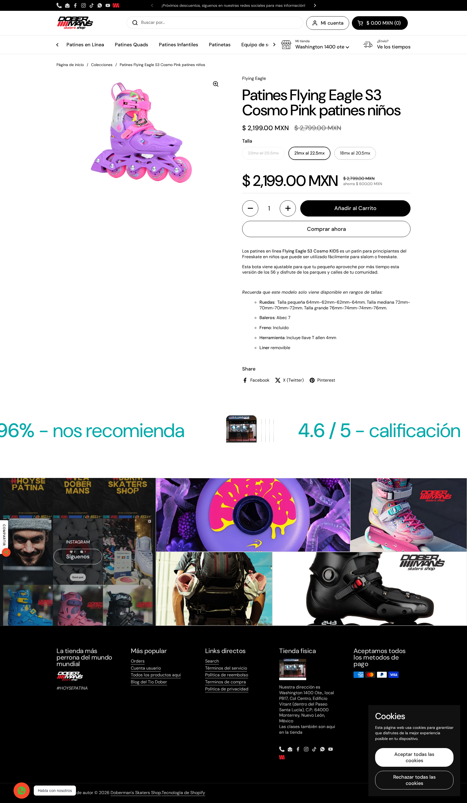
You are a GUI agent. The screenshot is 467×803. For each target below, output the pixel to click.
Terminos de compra (225, 682)
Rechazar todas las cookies (414, 780)
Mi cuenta (332, 23)
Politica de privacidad (226, 689)
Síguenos (77, 556)
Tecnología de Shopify (183, 792)
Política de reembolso (226, 675)
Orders (138, 661)
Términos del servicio (226, 668)
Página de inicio (70, 64)
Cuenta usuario (146, 668)
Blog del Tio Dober (149, 682)
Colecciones (101, 64)
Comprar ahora (326, 228)
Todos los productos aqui (156, 675)
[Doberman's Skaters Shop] (75, 23)
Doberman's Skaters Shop (136, 792)
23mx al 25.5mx (263, 153)
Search (212, 661)
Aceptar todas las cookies (414, 757)
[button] (380, 23)
